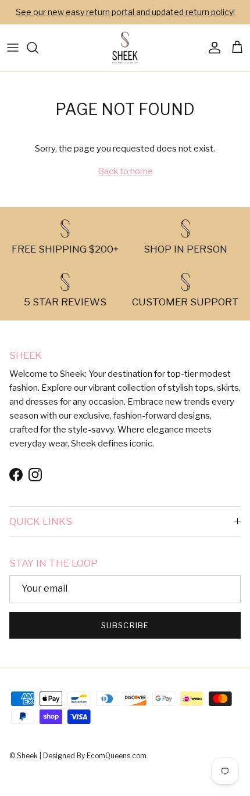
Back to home (125, 171)
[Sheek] (125, 47)
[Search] (38, 47)
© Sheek (24, 755)
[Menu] (13, 47)
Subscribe (124, 625)
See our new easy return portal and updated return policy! (125, 12)
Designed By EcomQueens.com (95, 755)
